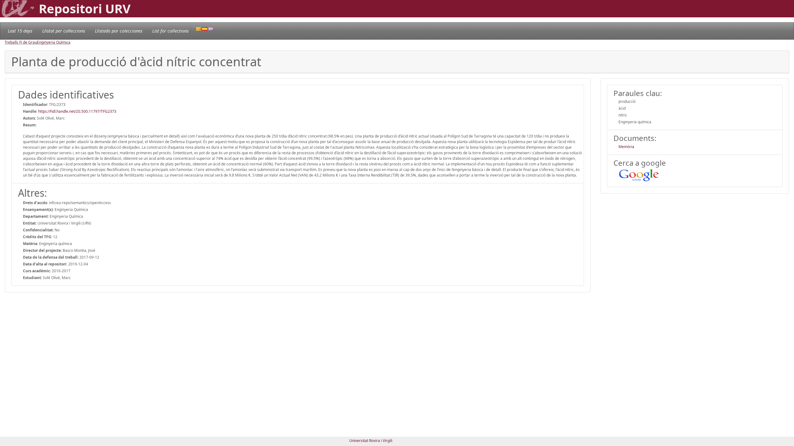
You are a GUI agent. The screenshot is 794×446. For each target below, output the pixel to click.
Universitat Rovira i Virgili (370, 440)
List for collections (170, 31)
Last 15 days (20, 31)
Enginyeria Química (53, 42)
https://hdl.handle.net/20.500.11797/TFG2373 (77, 111)
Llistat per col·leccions (63, 31)
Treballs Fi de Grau (21, 42)
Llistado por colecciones (118, 31)
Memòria (626, 146)
